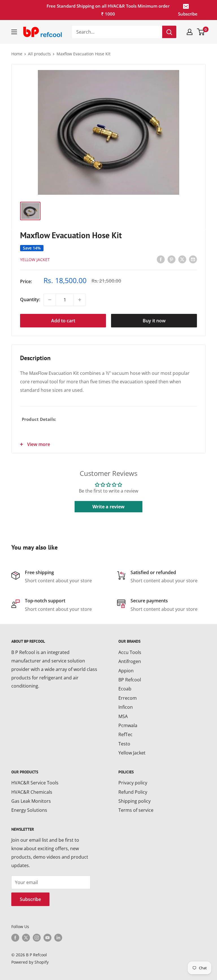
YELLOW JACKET (35, 259)
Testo (124, 744)
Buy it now (154, 321)
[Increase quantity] (80, 300)
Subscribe (188, 14)
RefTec (125, 734)
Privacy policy (132, 783)
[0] (201, 32)
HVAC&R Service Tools (34, 783)
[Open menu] (14, 32)
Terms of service (135, 810)
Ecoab (124, 689)
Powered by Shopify (30, 962)
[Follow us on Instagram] (37, 937)
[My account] (189, 32)
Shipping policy (134, 801)
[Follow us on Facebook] (15, 937)
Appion (126, 671)
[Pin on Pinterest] (171, 259)
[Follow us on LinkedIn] (58, 937)
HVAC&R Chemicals (31, 792)
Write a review (108, 507)
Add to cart (63, 321)
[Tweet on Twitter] (182, 259)
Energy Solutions (29, 810)
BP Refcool (129, 680)
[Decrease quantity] (50, 300)
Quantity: (30, 299)
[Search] (169, 32)
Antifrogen (129, 661)
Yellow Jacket (132, 753)
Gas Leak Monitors (31, 801)
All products (39, 53)
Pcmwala (127, 725)
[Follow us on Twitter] (26, 937)
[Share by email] (193, 259)
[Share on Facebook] (161, 259)
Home (16, 53)
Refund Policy (132, 792)
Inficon (125, 707)
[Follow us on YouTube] (47, 937)
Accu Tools (129, 652)
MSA (123, 716)
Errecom (127, 698)
